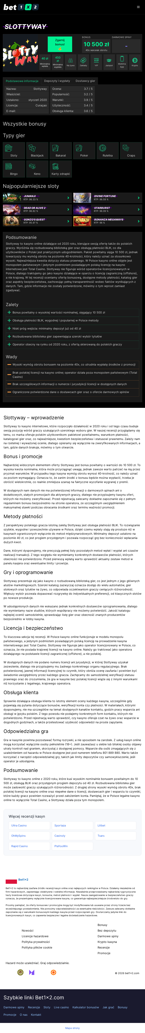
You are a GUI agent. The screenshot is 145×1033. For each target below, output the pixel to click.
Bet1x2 (23, 879)
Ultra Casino (19, 825)
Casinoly (59, 835)
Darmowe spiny (14, 1007)
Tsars (101, 835)
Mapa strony (72, 1027)
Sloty (47, 1007)
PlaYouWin (61, 846)
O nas (23, 1014)
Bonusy (122, 1007)
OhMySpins (18, 835)
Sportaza (60, 825)
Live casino (61, 1007)
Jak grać (108, 1007)
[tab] (22, 81)
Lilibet (101, 825)
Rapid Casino (19, 846)
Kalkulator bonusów (85, 1007)
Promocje (10, 1014)
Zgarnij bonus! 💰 (60, 44)
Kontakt (36, 1014)
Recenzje (34, 1007)
